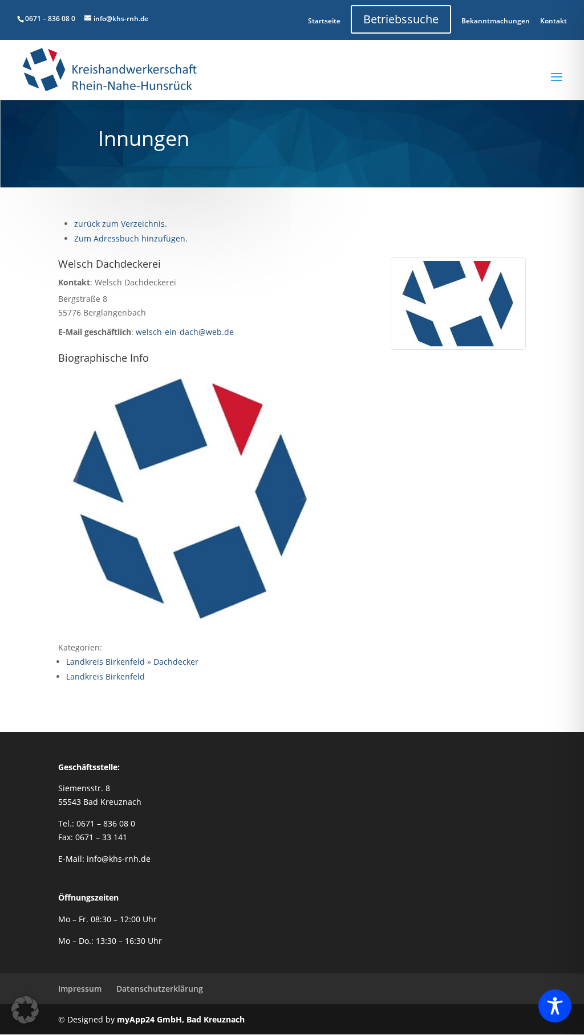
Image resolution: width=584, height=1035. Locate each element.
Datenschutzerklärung (159, 988)
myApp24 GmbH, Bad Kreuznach (181, 1019)
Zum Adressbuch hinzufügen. (131, 238)
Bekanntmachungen (495, 21)
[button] (25, 1010)
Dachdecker (175, 661)
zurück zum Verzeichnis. (120, 223)
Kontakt (553, 21)
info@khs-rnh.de (119, 858)
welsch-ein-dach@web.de (185, 331)
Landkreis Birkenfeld (105, 661)
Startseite (324, 21)
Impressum (80, 988)
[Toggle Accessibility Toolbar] (555, 1006)
